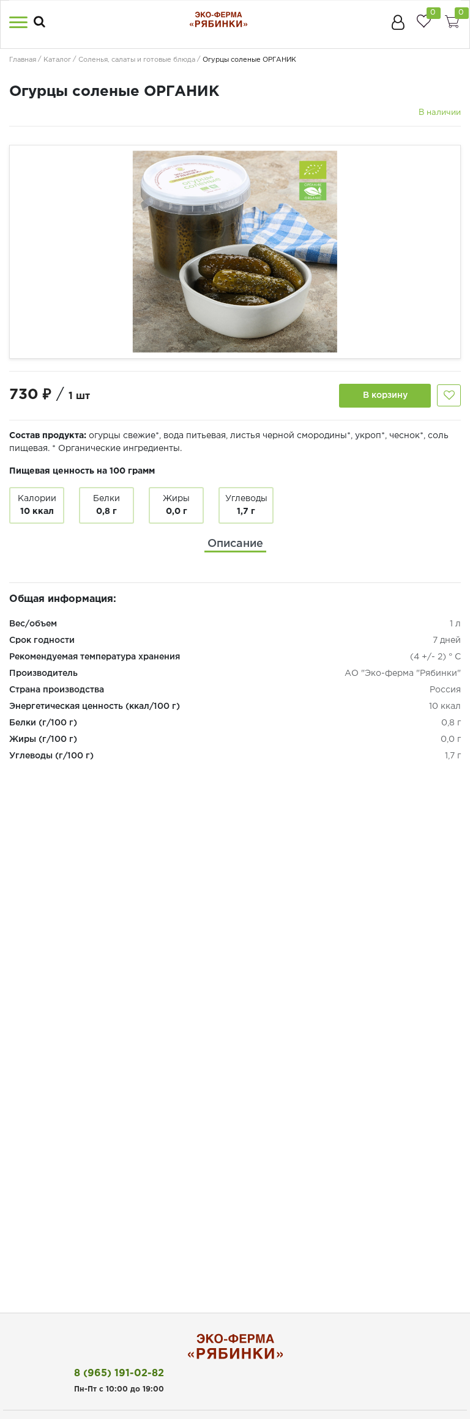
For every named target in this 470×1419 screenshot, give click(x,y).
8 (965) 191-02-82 (119, 1373)
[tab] (235, 544)
